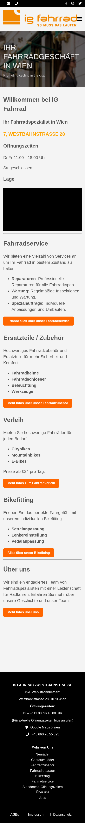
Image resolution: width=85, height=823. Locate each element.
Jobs (42, 797)
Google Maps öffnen (45, 727)
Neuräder (43, 754)
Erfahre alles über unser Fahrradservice (38, 321)
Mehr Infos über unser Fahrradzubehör (37, 403)
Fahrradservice (43, 781)
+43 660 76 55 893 (45, 734)
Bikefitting (42, 776)
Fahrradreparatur (42, 770)
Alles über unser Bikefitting (28, 553)
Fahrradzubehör (42, 765)
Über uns (42, 792)
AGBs (14, 814)
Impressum (36, 814)
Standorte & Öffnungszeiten (42, 787)
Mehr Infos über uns (23, 612)
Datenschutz (62, 814)
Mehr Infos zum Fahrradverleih (31, 483)
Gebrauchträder (42, 760)
